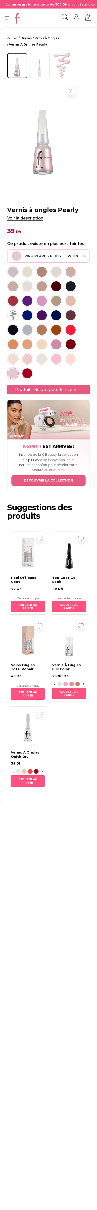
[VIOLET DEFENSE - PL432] (42, 315)
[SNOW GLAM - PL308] (13, 359)
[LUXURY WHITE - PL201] (42, 359)
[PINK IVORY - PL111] (70, 359)
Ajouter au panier (28, 606)
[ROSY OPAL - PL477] (42, 272)
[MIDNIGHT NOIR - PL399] (70, 286)
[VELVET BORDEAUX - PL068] (56, 286)
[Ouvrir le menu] (7, 18)
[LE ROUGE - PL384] (70, 330)
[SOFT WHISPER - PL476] (56, 272)
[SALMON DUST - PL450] (70, 301)
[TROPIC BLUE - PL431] (56, 315)
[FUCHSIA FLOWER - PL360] (56, 344)
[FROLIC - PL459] (13, 301)
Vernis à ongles (47, 38)
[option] (59, 684)
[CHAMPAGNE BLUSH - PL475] (70, 272)
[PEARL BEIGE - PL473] (27, 286)
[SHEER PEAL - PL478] (27, 272)
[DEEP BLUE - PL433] (27, 315)
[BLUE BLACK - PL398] (13, 330)
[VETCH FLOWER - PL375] (13, 344)
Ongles (26, 38)
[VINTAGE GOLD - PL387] (42, 330)
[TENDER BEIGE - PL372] (42, 344)
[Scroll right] (83, 684)
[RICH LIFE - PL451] (56, 301)
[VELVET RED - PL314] (70, 344)
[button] (71, 91)
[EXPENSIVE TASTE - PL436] (13, 315)
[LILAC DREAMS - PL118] (56, 359)
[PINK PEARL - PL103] (13, 373)
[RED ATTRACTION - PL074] (27, 373)
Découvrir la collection (48, 480)
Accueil (12, 38)
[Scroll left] (54, 684)
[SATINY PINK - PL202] (27, 359)
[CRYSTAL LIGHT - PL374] (27, 344)
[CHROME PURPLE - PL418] (70, 315)
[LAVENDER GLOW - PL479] (13, 272)
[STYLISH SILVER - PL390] (27, 330)
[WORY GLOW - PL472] (42, 286)
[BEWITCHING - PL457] (27, 301)
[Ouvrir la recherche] (65, 18)
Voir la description (25, 218)
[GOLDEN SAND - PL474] (13, 286)
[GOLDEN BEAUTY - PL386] (56, 330)
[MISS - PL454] (42, 301)
